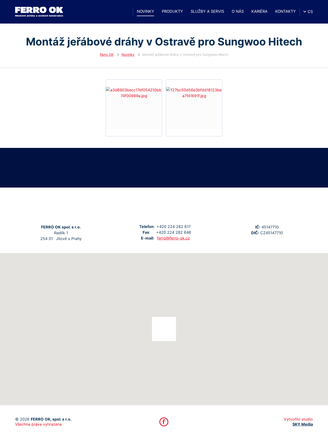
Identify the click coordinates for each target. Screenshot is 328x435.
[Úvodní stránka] (124, 11)
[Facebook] (163, 421)
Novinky (145, 11)
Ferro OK (107, 54)
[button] (164, 329)
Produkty (172, 11)
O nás (238, 11)
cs (310, 11)
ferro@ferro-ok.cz (173, 238)
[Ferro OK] (39, 12)
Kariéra (259, 11)
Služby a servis (207, 11)
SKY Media (302, 424)
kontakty (285, 11)
